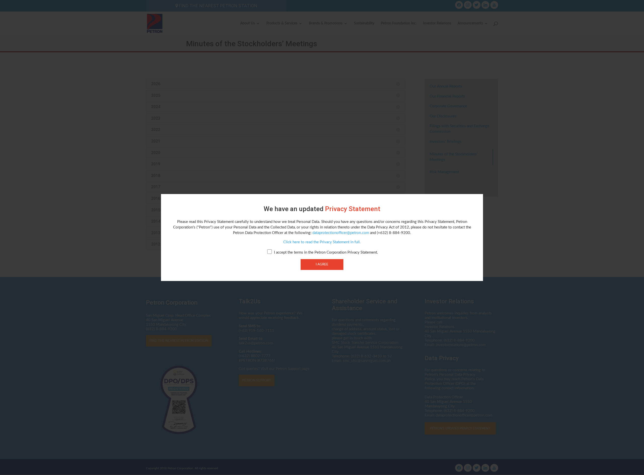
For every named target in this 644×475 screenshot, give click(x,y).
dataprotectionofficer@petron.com (340, 233)
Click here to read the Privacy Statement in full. (322, 242)
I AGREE (322, 264)
